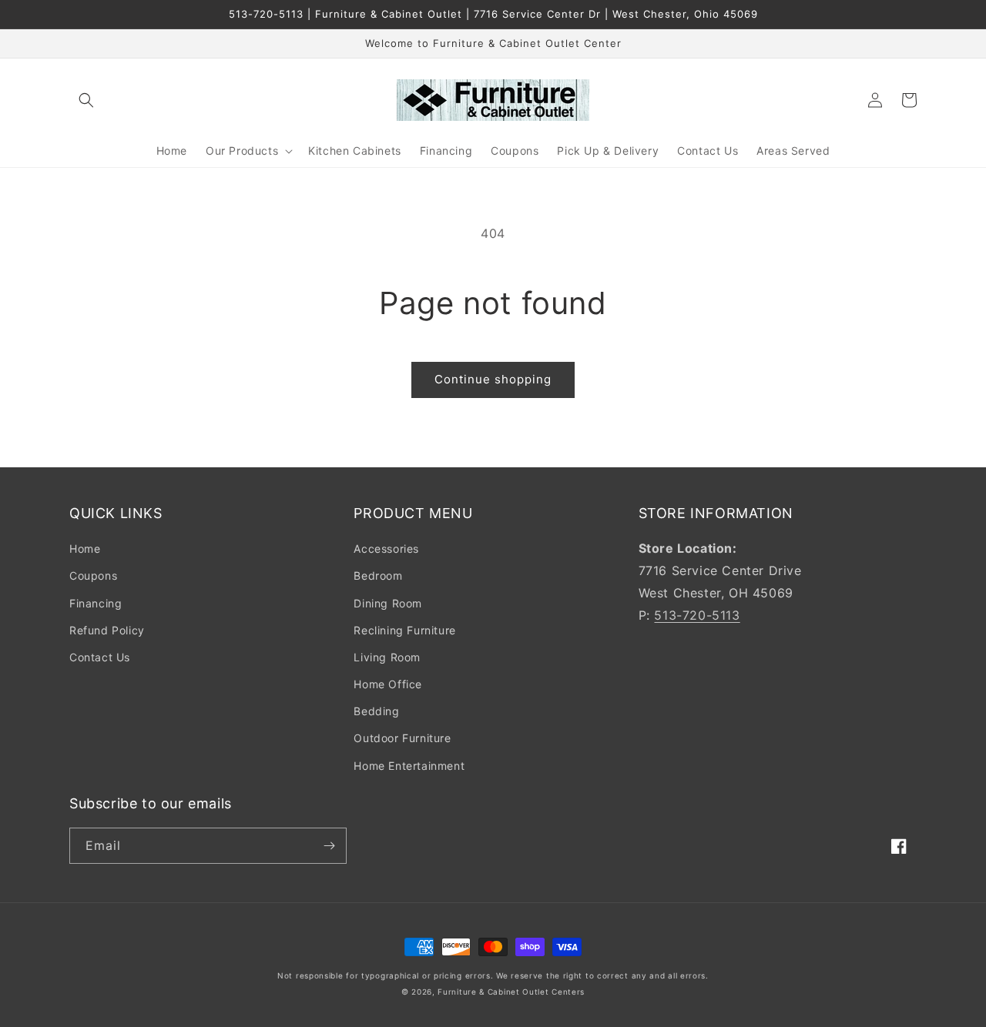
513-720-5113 (697, 615)
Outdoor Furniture (402, 737)
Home (84, 548)
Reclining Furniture (404, 630)
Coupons (93, 575)
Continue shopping (493, 379)
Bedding (376, 711)
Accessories (386, 548)
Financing (95, 603)
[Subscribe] (329, 846)
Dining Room (388, 603)
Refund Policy (107, 630)
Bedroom (378, 575)
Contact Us (99, 657)
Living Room (387, 657)
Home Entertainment (409, 765)
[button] (86, 100)
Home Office (388, 684)
